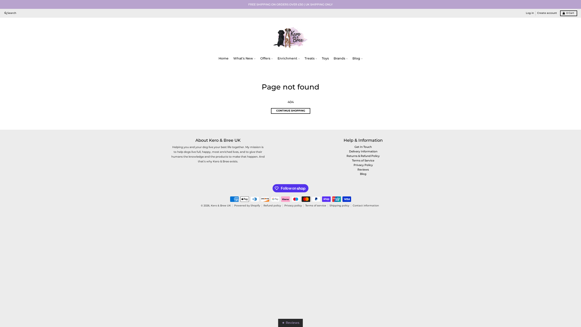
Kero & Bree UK (221, 205)
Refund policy (272, 205)
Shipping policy (339, 205)
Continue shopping (290, 110)
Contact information (366, 205)
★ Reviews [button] (290, 323)
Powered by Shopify (247, 205)
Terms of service (315, 205)
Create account (547, 13)
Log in (530, 13)
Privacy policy (293, 205)
